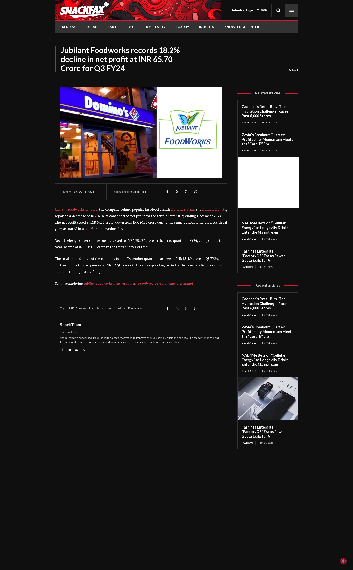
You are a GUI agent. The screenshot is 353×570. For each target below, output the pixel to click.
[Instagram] (69, 349)
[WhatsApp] (195, 192)
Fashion (247, 266)
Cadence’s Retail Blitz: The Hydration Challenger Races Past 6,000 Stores (265, 111)
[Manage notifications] (343, 561)
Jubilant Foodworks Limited (76, 210)
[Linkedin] (76, 349)
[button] (278, 10)
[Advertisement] (268, 182)
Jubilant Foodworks (129, 308)
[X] (177, 192)
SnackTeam (70, 324)
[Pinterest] (186, 192)
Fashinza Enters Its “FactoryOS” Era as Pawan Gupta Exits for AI (264, 256)
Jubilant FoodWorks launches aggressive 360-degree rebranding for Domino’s (138, 283)
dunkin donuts (105, 308)
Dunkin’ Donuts (214, 210)
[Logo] (138, 10)
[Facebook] (167, 192)
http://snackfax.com (70, 332)
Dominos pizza (85, 308)
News (293, 70)
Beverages (249, 122)
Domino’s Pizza (183, 210)
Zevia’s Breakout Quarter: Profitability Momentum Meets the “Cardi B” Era (267, 139)
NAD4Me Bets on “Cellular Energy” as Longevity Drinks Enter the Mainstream (265, 227)
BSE (87, 229)
